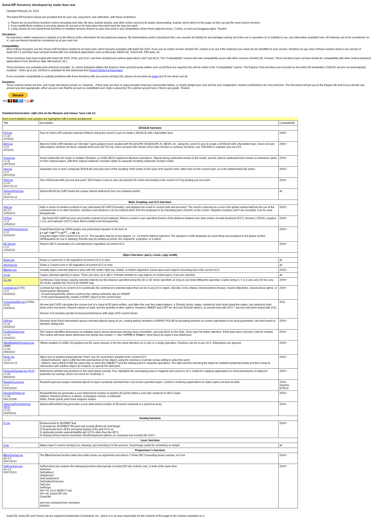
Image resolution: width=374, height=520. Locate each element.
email (155, 76)
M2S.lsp (8, 143)
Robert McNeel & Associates (106, 70)
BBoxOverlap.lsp (13, 455)
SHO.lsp (8, 180)
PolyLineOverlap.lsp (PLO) (19, 371)
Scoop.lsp (9, 158)
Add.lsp (7, 207)
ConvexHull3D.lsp (14, 302)
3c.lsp (6, 423)
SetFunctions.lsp (13, 466)
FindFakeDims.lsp (13, 331)
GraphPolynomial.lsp (15, 229)
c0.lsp (6, 274)
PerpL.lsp (9, 357)
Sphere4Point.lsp (13, 191)
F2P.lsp (7, 218)
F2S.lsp (7, 132)
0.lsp (6, 445)
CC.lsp (7, 279)
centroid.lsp (10, 287)
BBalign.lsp (10, 269)
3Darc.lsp (9, 260)
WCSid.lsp (9, 243)
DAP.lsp (7, 320)
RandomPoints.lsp (14, 393)
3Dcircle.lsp (10, 264)
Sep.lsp (7, 169)
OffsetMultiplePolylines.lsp (18, 342)
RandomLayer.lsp (13, 382)
